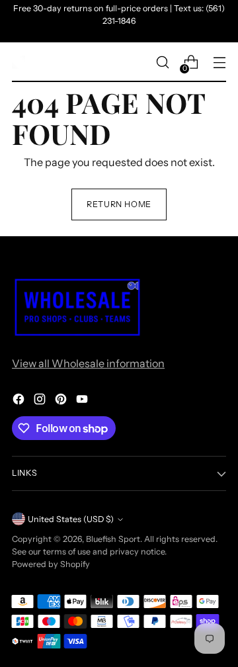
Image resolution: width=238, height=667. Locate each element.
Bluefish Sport (113, 539)
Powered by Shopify (51, 564)
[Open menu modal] (219, 62)
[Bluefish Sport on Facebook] (20, 401)
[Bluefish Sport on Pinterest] (62, 401)
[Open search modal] (162, 62)
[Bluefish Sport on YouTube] (83, 401)
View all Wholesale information (88, 363)
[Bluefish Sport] (18, 62)
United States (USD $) (71, 519)
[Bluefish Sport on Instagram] (41, 401)
